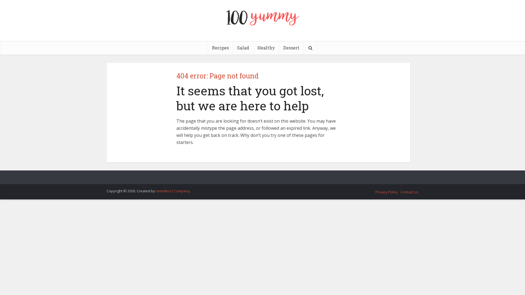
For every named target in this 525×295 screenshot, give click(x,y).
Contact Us (409, 192)
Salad (243, 48)
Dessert (291, 48)
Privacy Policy (386, 192)
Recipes (220, 48)
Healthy (266, 48)
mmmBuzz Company (173, 190)
